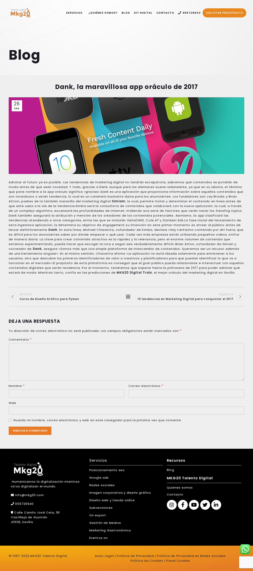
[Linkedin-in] (216, 505)
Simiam (118, 201)
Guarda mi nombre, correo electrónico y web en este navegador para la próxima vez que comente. (97, 420)
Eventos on (98, 538)
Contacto (175, 494)
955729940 (24, 504)
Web (12, 403)
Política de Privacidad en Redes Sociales (191, 556)
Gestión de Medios (105, 523)
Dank (53, 230)
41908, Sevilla (22, 522)
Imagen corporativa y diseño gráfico (120, 493)
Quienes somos (180, 487)
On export (97, 515)
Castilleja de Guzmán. (29, 517)
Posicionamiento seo (107, 470)
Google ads (99, 478)
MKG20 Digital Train (134, 272)
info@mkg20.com (29, 495)
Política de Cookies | (147, 561)
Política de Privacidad (135, 556)
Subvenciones (101, 508)
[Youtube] (194, 505)
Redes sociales (102, 485)
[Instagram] (172, 505)
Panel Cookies (178, 561)
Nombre (17, 386)
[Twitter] (205, 505)
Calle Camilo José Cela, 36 (36, 512)
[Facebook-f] (183, 505)
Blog (170, 470)
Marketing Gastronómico (110, 530)
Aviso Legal (104, 556)
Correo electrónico (145, 386)
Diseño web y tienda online (112, 500)
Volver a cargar (126, 297)
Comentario (20, 339)
